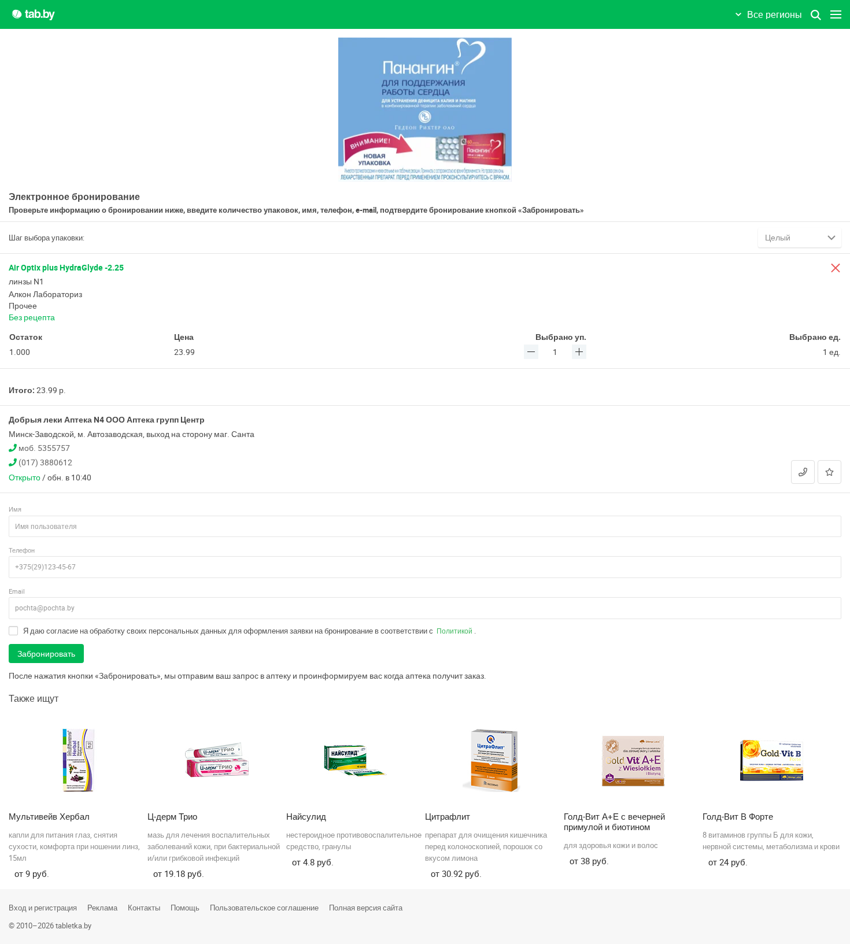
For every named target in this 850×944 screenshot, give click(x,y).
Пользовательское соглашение (264, 907)
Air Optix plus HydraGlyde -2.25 (66, 267)
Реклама (102, 907)
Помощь (185, 907)
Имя (15, 509)
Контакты (144, 907)
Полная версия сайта (365, 907)
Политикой (454, 630)
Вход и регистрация (43, 907)
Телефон (22, 550)
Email (17, 591)
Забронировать (46, 653)
